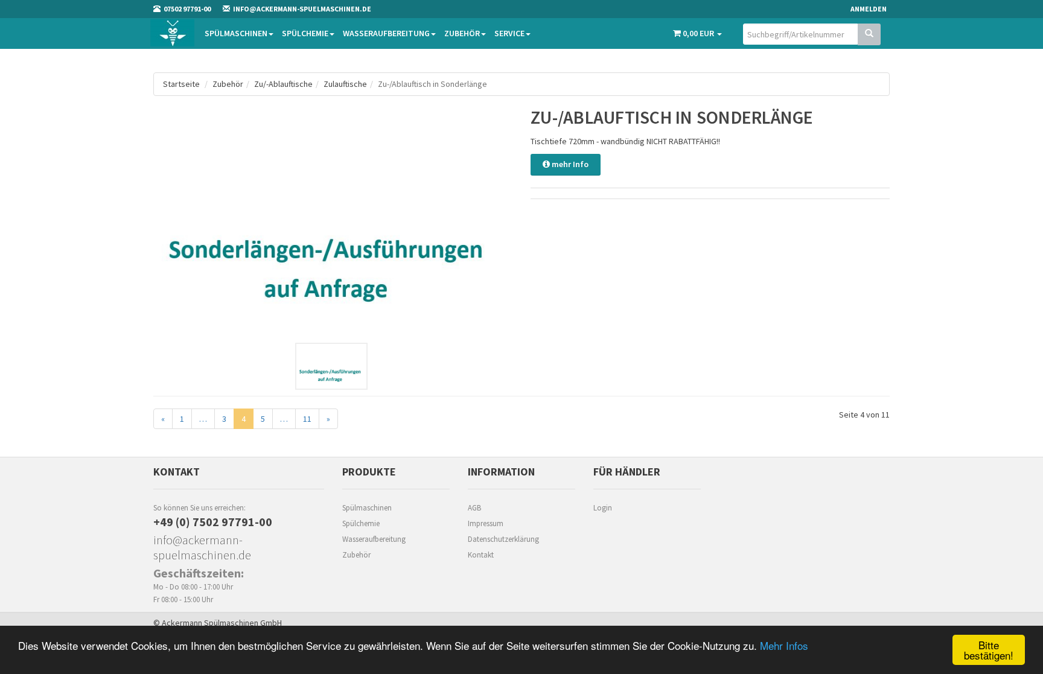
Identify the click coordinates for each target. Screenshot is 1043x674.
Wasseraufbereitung (386, 33)
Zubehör (462, 33)
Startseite (181, 83)
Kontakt (481, 555)
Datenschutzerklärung (503, 539)
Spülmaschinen (236, 33)
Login (602, 508)
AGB (474, 508)
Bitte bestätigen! (988, 650)
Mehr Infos (784, 645)
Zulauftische (345, 83)
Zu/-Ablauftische (283, 83)
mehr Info (569, 164)
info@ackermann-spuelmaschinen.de (202, 547)
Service (509, 33)
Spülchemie (305, 33)
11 (307, 418)
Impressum (485, 523)
